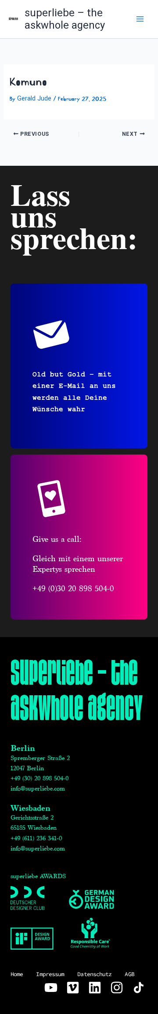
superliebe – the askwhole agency (65, 19)
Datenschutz (94, 974)
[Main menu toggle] (140, 19)
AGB (129, 974)
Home (17, 974)
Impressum (50, 974)
